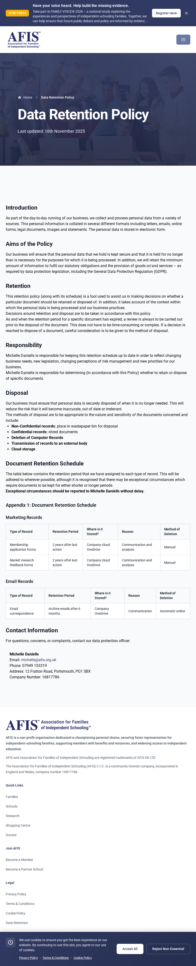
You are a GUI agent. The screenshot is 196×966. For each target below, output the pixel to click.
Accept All (130, 949)
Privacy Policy (16, 894)
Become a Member (19, 860)
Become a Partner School (24, 869)
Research (13, 816)
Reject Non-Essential (168, 949)
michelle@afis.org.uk (38, 660)
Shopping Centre (18, 825)
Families (12, 797)
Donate (11, 835)
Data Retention (17, 923)
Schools (11, 806)
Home (28, 97)
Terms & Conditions (20, 904)
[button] (183, 40)
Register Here (166, 13)
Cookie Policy (15, 913)
